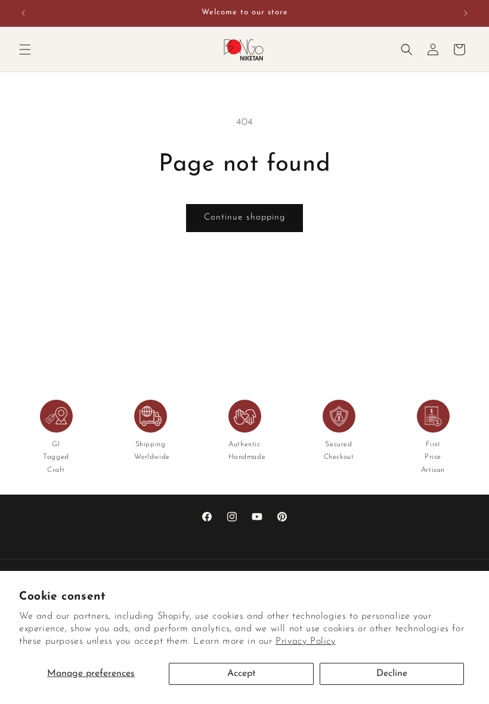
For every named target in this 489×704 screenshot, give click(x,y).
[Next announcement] (466, 13)
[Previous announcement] (23, 13)
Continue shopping (244, 217)
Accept (241, 673)
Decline (391, 673)
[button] (25, 49)
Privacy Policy (305, 641)
